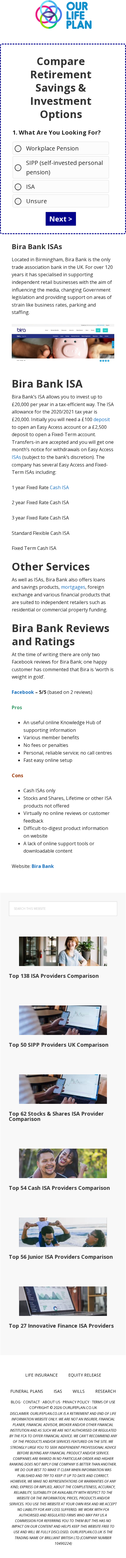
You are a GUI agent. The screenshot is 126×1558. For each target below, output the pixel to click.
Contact (31, 1402)
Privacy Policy (76, 1402)
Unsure (36, 201)
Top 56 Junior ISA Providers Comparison (61, 1256)
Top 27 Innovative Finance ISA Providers (61, 1325)
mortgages (73, 587)
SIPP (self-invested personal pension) (64, 167)
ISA (30, 187)
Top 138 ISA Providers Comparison (54, 975)
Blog (16, 1402)
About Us (51, 1402)
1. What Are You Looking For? (57, 132)
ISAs (16, 457)
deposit (101, 419)
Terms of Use (103, 1402)
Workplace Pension (52, 148)
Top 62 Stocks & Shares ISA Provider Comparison (56, 1116)
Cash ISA (59, 487)
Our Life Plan (63, 14)
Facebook (23, 692)
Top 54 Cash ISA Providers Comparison (59, 1187)
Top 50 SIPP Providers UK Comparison (58, 1044)
